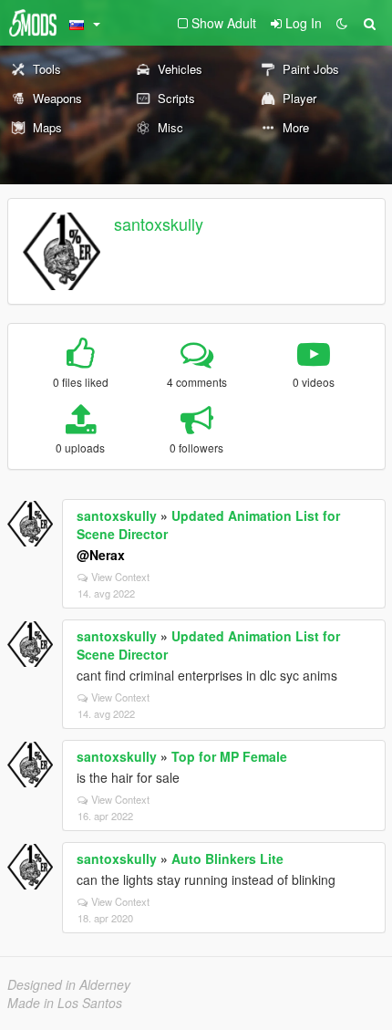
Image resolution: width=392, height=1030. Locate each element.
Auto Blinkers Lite (227, 858)
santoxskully (158, 223)
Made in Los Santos (64, 1003)
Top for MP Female (229, 756)
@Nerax (101, 555)
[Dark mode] (342, 23)
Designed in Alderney (68, 984)
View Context (120, 576)
